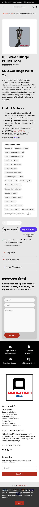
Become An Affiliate (9, 414)
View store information (12, 245)
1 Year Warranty (13, 267)
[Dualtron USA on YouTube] (11, 450)
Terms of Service (8, 423)
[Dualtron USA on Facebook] (6, 450)
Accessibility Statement (11, 426)
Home (5, 13)
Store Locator (7, 410)
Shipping (10, 252)
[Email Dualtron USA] (3, 450)
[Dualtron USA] (19, 7)
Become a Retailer (9, 412)
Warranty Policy (8, 416)
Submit (12, 335)
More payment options (29, 235)
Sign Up (19, 474)
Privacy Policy (7, 421)
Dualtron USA (22, 485)
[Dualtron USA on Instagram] (8, 450)
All (12, 13)
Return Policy (12, 259)
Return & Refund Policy (10, 419)
